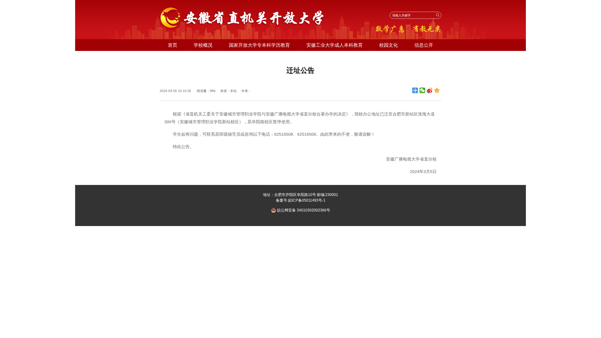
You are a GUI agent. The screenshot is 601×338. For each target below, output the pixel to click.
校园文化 (388, 45)
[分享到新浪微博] (430, 90)
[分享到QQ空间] (437, 90)
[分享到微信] (422, 90)
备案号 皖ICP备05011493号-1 (300, 200)
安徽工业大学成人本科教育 (334, 45)
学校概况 (203, 45)
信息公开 (423, 45)
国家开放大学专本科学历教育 (259, 45)
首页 (172, 45)
